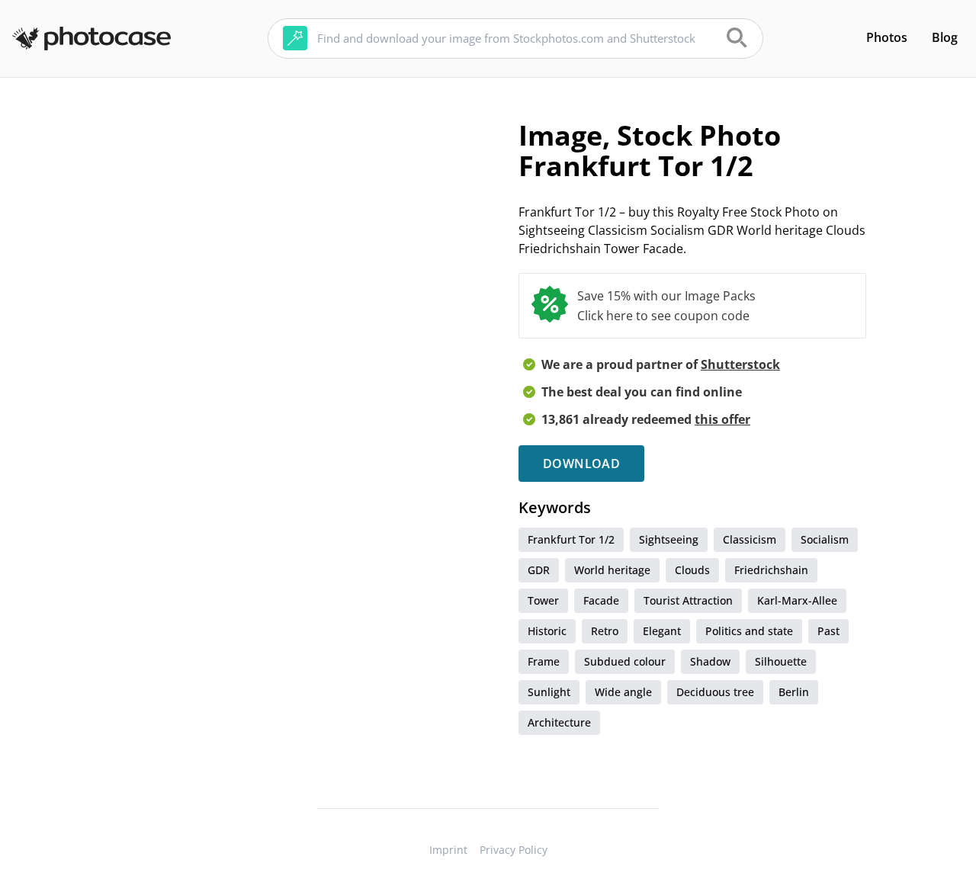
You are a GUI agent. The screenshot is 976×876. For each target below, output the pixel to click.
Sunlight (549, 692)
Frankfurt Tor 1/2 (571, 539)
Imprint (448, 849)
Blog (945, 37)
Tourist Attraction (688, 600)
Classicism (749, 539)
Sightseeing (668, 539)
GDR (539, 570)
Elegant (662, 631)
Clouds (692, 570)
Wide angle (623, 692)
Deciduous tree (715, 692)
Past (828, 631)
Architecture (559, 722)
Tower (543, 600)
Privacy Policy (513, 849)
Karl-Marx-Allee (797, 600)
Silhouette (781, 661)
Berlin (794, 692)
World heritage (612, 570)
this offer (722, 419)
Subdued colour (625, 661)
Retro (604, 631)
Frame (544, 661)
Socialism (825, 539)
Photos (886, 37)
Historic (547, 631)
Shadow (710, 661)
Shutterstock (740, 364)
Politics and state (749, 631)
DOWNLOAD (581, 463)
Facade (601, 600)
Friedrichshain (771, 570)
